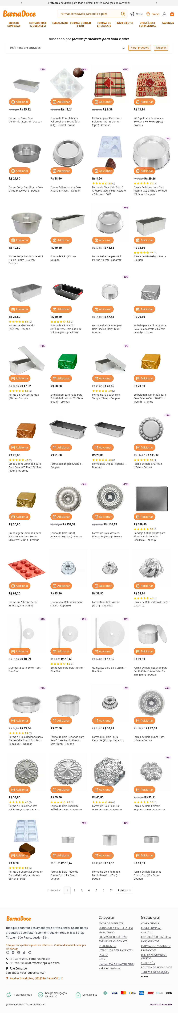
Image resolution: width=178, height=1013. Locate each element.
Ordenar (161, 47)
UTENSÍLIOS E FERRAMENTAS (116, 950)
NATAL (102, 959)
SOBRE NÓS (148, 962)
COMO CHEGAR (150, 923)
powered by (161, 1004)
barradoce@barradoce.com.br (26, 973)
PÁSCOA (103, 954)
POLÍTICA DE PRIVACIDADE (156, 967)
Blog (144, 976)
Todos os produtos (109, 968)
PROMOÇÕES (148, 950)
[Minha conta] (164, 14)
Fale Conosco (18, 968)
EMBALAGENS (107, 932)
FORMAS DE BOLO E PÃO (113, 937)
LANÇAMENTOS (150, 941)
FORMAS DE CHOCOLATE (113, 941)
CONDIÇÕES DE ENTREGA (156, 937)
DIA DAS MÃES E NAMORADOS (116, 964)
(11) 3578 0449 (18, 959)
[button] (164, 13)
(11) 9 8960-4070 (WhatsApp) (28, 963)
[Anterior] (22, 3)
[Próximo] (155, 3)
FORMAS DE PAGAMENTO (156, 945)
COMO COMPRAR (151, 927)
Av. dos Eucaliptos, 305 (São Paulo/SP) (34, 978)
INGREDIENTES (107, 945)
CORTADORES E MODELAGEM (116, 927)
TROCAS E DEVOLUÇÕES (155, 972)
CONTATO (146, 932)
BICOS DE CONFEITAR (111, 923)
